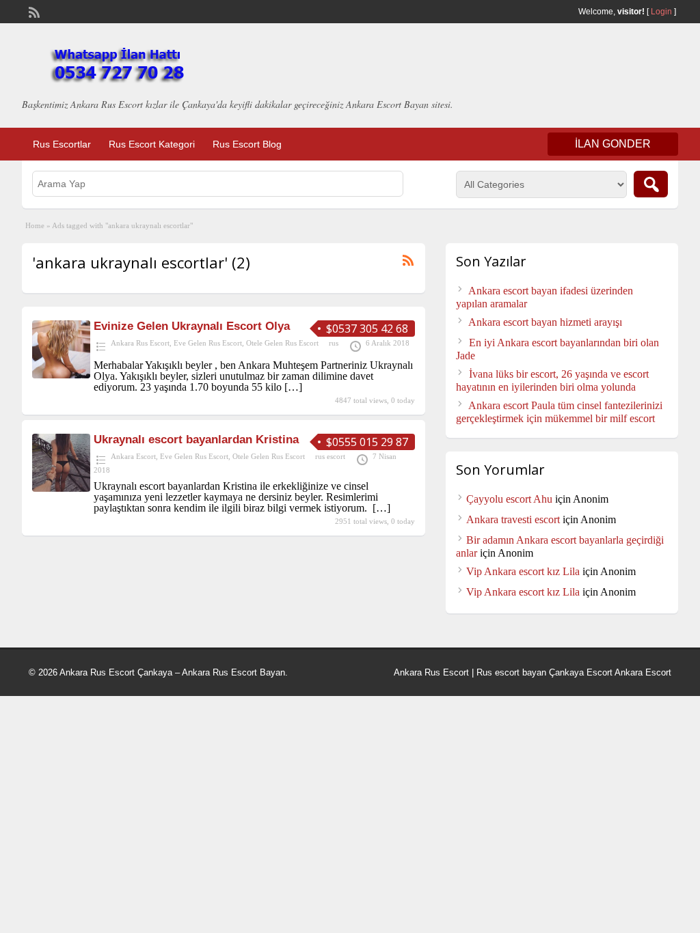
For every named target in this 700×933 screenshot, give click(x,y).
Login (661, 11)
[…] (293, 387)
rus (333, 343)
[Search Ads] (651, 184)
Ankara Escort (133, 456)
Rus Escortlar (62, 144)
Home (34, 225)
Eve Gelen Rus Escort (208, 343)
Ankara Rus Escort (140, 343)
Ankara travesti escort (513, 519)
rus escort (330, 456)
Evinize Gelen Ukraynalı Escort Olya (192, 326)
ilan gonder (613, 144)
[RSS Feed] (32, 10)
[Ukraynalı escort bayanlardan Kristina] (61, 488)
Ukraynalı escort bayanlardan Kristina (196, 439)
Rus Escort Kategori (152, 144)
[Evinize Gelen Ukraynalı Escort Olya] (61, 374)
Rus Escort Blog (247, 144)
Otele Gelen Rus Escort (282, 343)
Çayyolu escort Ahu (509, 499)
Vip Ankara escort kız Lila (523, 571)
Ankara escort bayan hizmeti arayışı (545, 322)
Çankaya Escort (580, 672)
